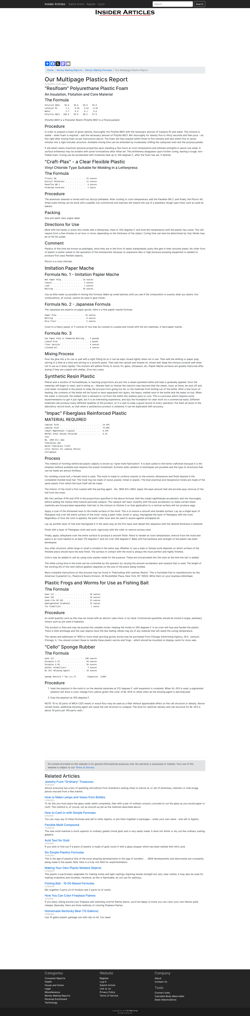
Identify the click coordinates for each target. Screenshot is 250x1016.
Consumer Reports (55, 978)
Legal (48, 988)
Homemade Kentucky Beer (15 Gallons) (72, 911)
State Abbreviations (165, 999)
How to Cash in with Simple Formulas (70, 812)
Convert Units (162, 992)
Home (50, 70)
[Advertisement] (125, 38)
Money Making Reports (69, 70)
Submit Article (76, 4)
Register (91, 4)
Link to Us (105, 988)
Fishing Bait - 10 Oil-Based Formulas (69, 883)
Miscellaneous (52, 992)
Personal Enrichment (56, 999)
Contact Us (161, 981)
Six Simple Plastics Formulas (64, 852)
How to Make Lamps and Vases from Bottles (75, 797)
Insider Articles (55, 4)
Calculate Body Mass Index (169, 996)
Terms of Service (85, 767)
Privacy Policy (107, 992)
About (158, 978)
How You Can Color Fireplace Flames (70, 895)
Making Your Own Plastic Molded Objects (73, 868)
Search (199, 4)
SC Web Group (132, 1011)
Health (48, 981)
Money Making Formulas (98, 70)
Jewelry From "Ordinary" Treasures (69, 781)
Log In (101, 4)
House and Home (54, 985)
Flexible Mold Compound (62, 825)
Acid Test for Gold (57, 840)
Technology (51, 1002)
